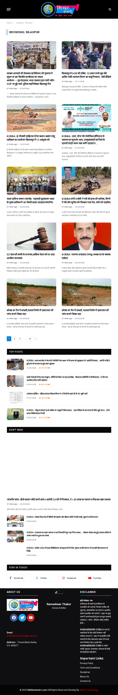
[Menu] (9, 9)
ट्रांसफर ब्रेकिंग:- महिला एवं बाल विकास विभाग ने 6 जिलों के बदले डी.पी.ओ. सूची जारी (57, 393)
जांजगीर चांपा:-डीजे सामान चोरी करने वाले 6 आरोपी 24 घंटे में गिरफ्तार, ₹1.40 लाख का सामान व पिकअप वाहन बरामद (59, 499)
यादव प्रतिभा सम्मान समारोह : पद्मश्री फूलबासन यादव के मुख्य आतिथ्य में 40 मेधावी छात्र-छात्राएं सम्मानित (30, 200)
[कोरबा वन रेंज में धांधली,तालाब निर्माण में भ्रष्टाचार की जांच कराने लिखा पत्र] (31, 292)
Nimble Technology (89, 690)
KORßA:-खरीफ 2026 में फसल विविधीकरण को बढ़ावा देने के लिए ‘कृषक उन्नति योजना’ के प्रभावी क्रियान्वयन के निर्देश (67, 549)
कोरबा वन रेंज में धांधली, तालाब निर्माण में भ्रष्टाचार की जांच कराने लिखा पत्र (85, 312)
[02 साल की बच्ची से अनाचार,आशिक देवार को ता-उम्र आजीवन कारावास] (31, 236)
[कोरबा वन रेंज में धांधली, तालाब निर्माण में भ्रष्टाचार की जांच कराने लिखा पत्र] (86, 292)
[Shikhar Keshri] (59, 9)
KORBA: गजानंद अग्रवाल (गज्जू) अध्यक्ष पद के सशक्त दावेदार (86, 256)
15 (30, 339)
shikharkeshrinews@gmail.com (22, 636)
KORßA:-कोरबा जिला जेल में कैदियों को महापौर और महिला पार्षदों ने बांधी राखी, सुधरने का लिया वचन (62, 517)
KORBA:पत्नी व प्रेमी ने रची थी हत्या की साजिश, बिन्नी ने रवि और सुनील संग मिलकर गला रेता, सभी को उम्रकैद (86, 200)
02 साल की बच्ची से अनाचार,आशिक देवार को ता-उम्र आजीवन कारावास (31, 256)
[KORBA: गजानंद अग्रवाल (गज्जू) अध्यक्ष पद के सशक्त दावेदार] (86, 236)
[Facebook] (14, 618)
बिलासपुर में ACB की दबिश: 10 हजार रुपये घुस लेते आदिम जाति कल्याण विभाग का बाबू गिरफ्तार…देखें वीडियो (86, 75)
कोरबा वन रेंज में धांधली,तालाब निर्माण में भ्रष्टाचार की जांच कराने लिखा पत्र (30, 312)
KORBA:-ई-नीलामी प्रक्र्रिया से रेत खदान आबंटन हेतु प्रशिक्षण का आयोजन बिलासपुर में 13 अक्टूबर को (31, 138)
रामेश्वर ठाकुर (13, 88)
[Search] (109, 9)
